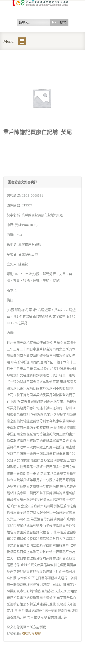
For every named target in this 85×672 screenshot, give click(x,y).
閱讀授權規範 (31, 633)
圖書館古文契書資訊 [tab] (22, 182)
